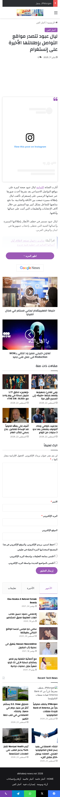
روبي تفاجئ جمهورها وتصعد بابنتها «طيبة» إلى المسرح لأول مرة (45, 395)
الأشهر (48, 588)
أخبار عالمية (28, 778)
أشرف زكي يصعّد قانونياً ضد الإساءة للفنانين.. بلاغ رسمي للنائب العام (16, 429)
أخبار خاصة (40, 778)
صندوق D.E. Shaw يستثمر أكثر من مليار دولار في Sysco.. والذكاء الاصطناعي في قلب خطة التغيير (15, 711)
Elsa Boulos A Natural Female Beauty (22, 601)
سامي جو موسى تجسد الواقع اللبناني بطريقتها (21, 631)
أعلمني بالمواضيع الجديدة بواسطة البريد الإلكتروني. (31, 563)
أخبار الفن (40, 22)
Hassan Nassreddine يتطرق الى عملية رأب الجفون (21, 646)
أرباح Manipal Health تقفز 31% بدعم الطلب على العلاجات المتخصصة (16, 750)
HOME (50, 778)
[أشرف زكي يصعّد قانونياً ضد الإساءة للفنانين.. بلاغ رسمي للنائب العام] (15, 415)
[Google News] (30, 268)
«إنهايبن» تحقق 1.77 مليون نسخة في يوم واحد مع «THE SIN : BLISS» (15, 395)
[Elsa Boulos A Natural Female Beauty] (48, 603)
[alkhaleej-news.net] (30, 12)
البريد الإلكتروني (49, 516)
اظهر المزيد (31, 255)
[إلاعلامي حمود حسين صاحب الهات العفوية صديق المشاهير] (48, 618)
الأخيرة (30, 588)
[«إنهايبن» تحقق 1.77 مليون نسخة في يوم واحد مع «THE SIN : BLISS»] (15, 381)
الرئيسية (51, 22)
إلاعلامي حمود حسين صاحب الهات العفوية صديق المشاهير (21, 616)
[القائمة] (56, 14)
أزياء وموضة (42, 784)
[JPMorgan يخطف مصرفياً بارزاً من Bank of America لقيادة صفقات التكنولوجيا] (45, 693)
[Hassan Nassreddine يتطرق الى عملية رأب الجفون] (48, 648)
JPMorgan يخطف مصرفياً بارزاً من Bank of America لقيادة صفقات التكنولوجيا (45, 709)
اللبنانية (40, 187)
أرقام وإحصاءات (13, 778)
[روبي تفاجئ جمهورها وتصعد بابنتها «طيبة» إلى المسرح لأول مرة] (44, 381)
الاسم (54, 501)
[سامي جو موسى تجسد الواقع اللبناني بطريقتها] (48, 633)
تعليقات (12, 588)
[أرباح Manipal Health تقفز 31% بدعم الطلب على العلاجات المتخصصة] (15, 735)
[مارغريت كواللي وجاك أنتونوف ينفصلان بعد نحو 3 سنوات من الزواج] (44, 415)
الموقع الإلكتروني (50, 530)
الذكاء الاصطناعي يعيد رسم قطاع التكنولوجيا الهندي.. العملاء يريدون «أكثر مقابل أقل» (46, 752)
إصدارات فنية (29, 784)
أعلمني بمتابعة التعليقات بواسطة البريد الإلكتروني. (32, 556)
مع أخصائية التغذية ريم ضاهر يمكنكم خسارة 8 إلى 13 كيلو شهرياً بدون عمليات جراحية (22, 662)
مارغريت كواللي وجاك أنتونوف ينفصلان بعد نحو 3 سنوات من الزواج (45, 429)
